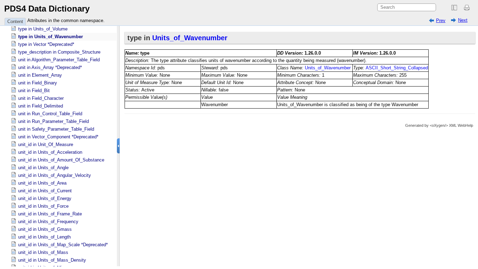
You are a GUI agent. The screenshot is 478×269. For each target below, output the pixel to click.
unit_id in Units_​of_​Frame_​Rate (50, 213)
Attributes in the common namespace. (66, 20)
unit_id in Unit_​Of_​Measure (45, 144)
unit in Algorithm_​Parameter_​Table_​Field (59, 59)
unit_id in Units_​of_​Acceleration (50, 152)
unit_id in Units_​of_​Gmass (45, 229)
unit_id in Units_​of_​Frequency (48, 221)
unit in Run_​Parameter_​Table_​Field (53, 121)
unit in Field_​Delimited (40, 106)
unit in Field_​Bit (34, 90)
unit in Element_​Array (40, 75)
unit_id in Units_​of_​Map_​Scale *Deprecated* (63, 244)
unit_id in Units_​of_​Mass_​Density (52, 260)
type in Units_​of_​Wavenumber (50, 36)
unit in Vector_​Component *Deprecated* (58, 136)
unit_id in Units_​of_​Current (45, 190)
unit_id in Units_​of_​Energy (44, 198)
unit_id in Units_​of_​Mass (43, 252)
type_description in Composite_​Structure (59, 52)
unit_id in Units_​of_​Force (43, 206)
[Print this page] (468, 8)
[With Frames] (454, 8)
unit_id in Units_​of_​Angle (43, 167)
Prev (440, 20)
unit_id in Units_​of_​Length (44, 237)
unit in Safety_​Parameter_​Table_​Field (56, 129)
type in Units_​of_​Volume (43, 29)
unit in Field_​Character (41, 98)
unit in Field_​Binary (37, 82)
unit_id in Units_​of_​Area (42, 183)
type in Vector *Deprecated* (46, 44)
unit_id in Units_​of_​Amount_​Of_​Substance (61, 160)
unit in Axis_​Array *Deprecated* (50, 67)
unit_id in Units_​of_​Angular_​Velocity (54, 175)
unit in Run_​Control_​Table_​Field (50, 113)
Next (463, 20)
